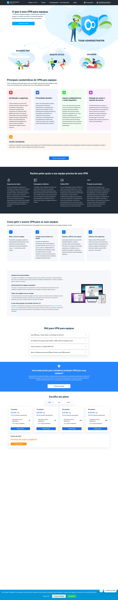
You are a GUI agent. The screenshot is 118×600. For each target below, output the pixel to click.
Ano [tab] (59, 402)
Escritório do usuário (104, 2)
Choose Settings (59, 596)
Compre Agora (20, 428)
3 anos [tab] (68, 402)
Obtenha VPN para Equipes (59, 158)
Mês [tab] (50, 402)
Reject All (46, 596)
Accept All (72, 596)
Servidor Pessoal (55, 305)
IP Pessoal (16, 307)
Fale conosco (19, 444)
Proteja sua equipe (23, 23)
